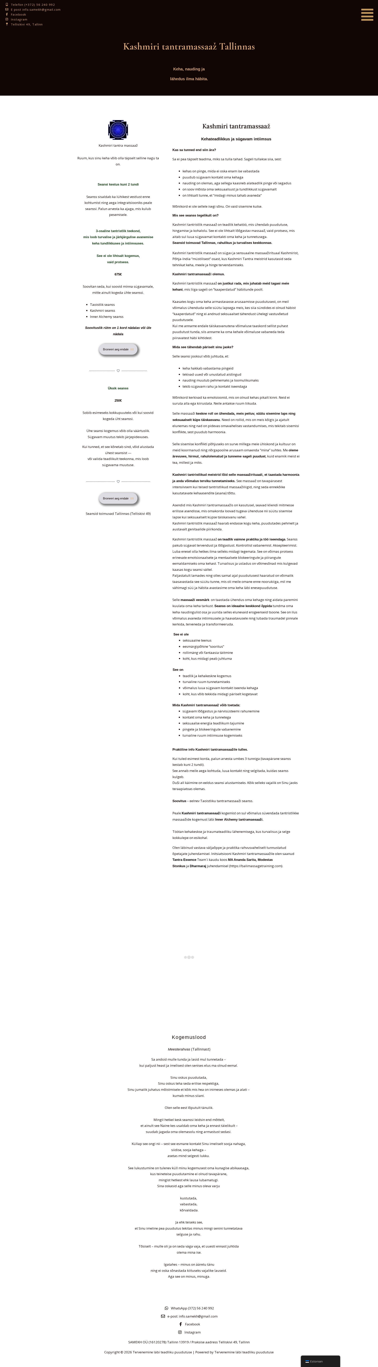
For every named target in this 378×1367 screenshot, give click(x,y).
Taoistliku (208, 801)
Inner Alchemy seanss (106, 316)
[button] (321, 15)
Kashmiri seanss (102, 310)
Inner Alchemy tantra (231, 819)
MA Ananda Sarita (242, 860)
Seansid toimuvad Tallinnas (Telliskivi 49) (118, 513)
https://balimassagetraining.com (255, 866)
